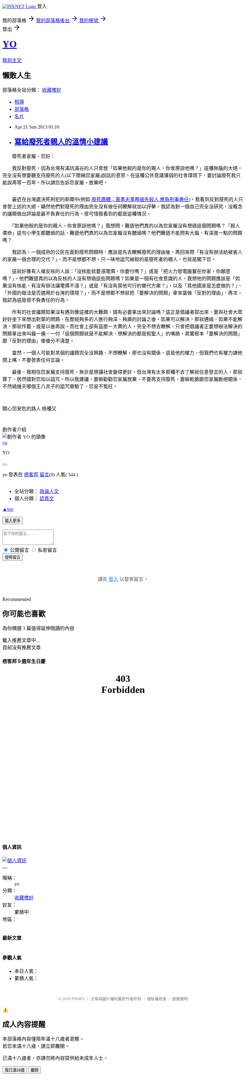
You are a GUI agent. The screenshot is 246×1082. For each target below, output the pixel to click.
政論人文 (49, 491)
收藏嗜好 (51, 90)
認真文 (47, 498)
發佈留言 (12, 557)
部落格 (21, 109)
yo (4, 442)
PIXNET (78, 999)
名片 (19, 116)
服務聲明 (180, 999)
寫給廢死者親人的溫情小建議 (61, 142)
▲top (7, 509)
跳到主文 (12, 60)
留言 (44, 474)
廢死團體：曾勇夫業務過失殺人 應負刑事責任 (140, 199)
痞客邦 (31, 474)
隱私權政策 (156, 999)
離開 (34, 1070)
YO (9, 44)
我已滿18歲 (15, 1070)
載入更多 (12, 521)
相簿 (19, 102)
